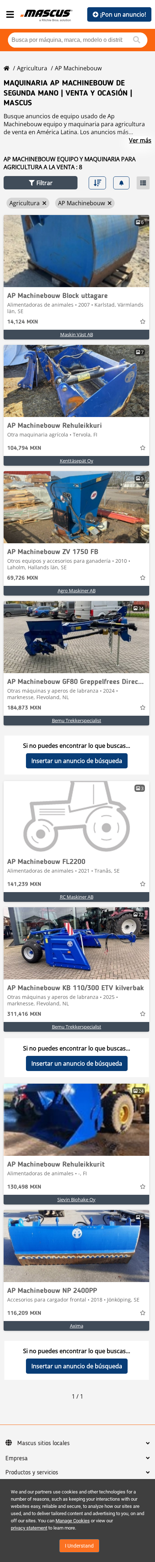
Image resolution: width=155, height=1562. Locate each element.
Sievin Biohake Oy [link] (76, 1199)
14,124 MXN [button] (22, 322)
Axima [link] (76, 1325)
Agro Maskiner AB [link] (77, 590)
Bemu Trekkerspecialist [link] (76, 720)
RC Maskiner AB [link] (76, 897)
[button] (41, 182)
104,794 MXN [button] (24, 448)
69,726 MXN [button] (22, 578)
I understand (79, 1546)
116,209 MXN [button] (24, 1313)
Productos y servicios (31, 1472)
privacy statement (29, 1528)
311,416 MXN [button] (24, 1014)
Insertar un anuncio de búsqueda (76, 761)
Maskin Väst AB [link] (76, 334)
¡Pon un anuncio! (123, 14)
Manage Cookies (73, 1520)
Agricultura (32, 68)
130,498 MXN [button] (24, 1187)
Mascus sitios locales (43, 1443)
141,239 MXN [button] (24, 884)
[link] (76, 251)
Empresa (16, 1458)
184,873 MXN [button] (24, 708)
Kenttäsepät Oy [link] (76, 460)
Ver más (140, 140)
